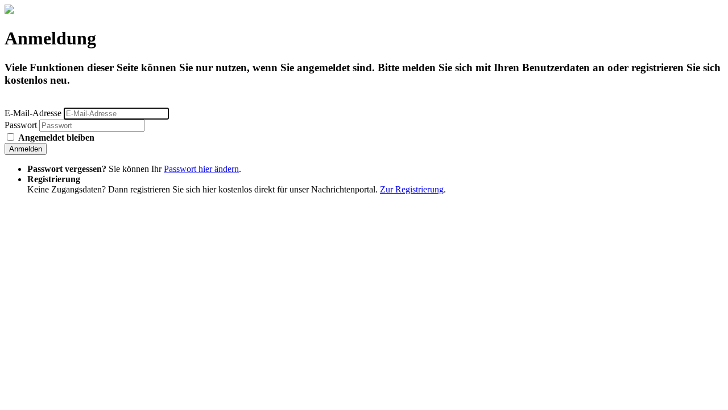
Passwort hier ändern (201, 169)
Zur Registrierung (412, 189)
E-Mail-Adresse (33, 113)
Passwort (21, 125)
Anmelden (25, 149)
